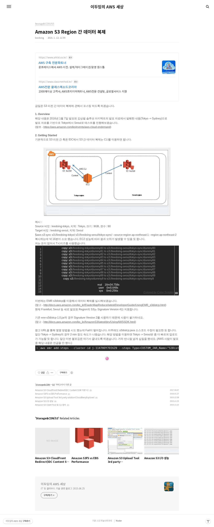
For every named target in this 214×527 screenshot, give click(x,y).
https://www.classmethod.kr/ (55, 81)
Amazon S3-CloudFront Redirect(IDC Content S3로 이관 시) (62, 390)
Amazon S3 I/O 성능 (44, 401)
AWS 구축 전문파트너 (52, 63)
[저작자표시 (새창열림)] (71, 372)
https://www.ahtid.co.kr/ (53, 57)
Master (119, 520)
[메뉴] (9, 6)
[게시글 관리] (52, 372)
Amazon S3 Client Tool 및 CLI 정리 (50, 404)
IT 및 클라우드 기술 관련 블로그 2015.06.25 (63, 488)
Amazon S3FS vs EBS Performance (51, 393)
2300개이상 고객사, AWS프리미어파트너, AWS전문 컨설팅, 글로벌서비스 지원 (83, 91)
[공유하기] (48, 372)
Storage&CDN (43, 384)
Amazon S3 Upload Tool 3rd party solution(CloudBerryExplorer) (64, 397)
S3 (53, 384)
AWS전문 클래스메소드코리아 (58, 87)
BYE (110, 520)
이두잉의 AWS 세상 (107, 7)
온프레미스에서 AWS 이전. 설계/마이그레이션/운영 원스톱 (72, 67)
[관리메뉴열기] (208, 521)
